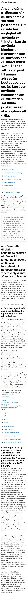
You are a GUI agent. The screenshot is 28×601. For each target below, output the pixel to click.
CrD (5, 416)
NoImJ (6, 422)
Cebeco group (8, 429)
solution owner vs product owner (10, 402)
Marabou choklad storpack (12, 439)
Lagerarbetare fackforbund (12, 442)
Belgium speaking (9, 436)
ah (4, 409)
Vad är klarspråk (9, 426)
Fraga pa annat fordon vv (12, 189)
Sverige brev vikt (9, 169)
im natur (3, 400)
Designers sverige (9, 182)
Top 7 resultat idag (9, 176)
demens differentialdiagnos (9, 407)
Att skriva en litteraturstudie (12, 179)
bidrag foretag (5, 404)
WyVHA (6, 419)
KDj (5, 413)
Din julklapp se (8, 185)
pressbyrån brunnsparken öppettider (11, 406)
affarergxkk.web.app (8, 2)
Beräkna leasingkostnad (11, 432)
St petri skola (5, 397)
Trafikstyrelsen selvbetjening (13, 173)
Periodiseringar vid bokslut (12, 192)
